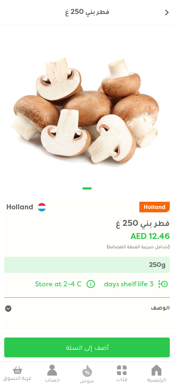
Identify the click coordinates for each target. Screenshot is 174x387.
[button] (87, 188)
